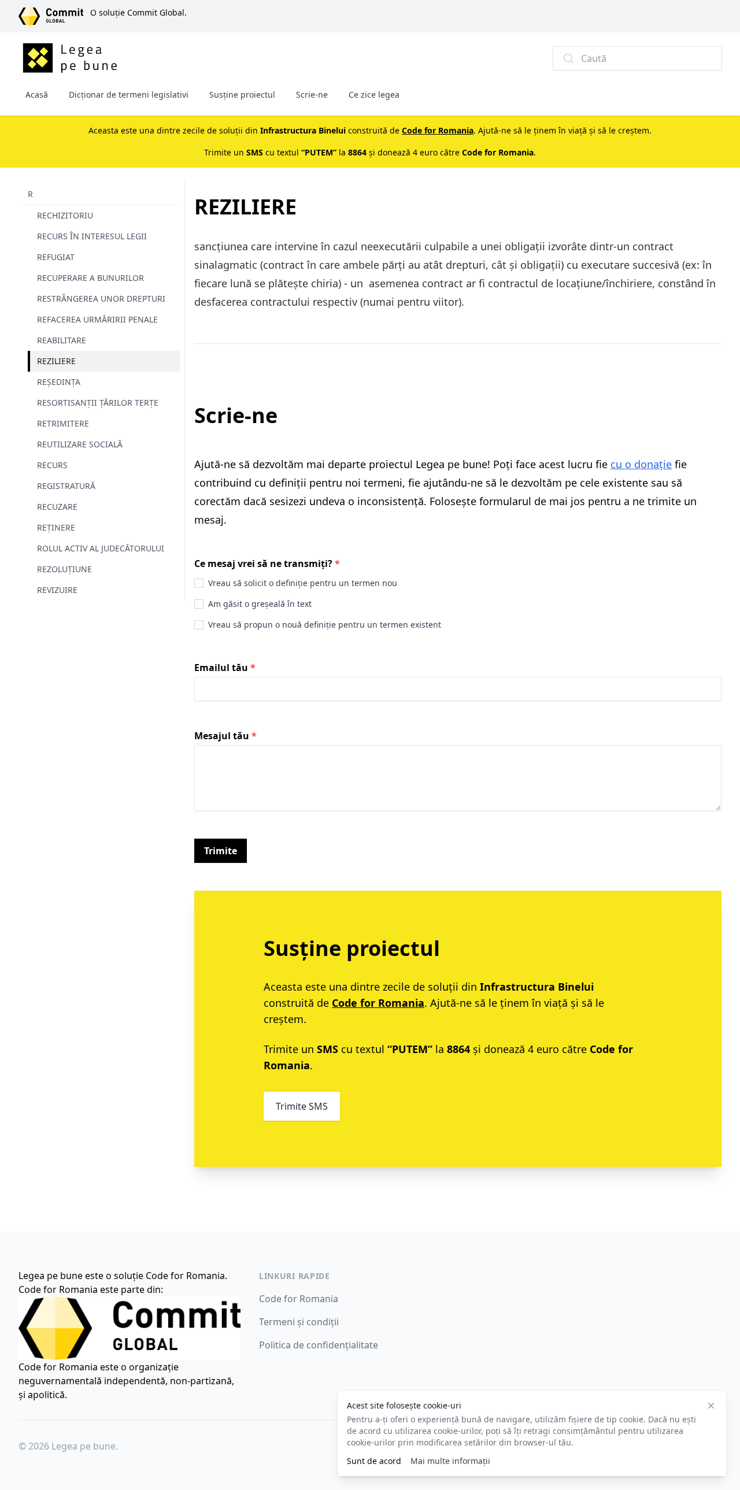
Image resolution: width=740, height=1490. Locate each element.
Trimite (220, 850)
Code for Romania (298, 1298)
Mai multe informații (450, 1460)
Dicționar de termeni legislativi (128, 94)
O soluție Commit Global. (138, 12)
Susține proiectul (242, 94)
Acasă (36, 94)
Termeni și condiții (299, 1321)
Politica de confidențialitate (318, 1345)
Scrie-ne (312, 94)
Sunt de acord (374, 1460)
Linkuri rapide (294, 1275)
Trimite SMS (302, 1106)
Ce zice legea (374, 94)
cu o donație (641, 464)
